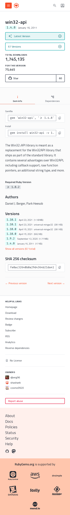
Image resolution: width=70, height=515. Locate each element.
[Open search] (55, 5)
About (10, 416)
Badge (8, 324)
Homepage (11, 307)
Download (10, 313)
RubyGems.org (24, 464)
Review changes (14, 319)
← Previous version (16, 283)
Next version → (56, 283)
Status (10, 432)
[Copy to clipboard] (59, 118)
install (8, 126)
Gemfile (9, 111)
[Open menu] (8, 5)
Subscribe (10, 330)
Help (9, 444)
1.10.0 (11, 229)
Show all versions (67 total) (20, 249)
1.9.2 (11, 238)
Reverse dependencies (17, 348)
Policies (11, 427)
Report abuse (15, 401)
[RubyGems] (16, 5)
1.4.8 (11, 243)
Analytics (10, 342)
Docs (9, 421)
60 (60, 78)
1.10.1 (11, 219)
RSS (7, 336)
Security (11, 438)
